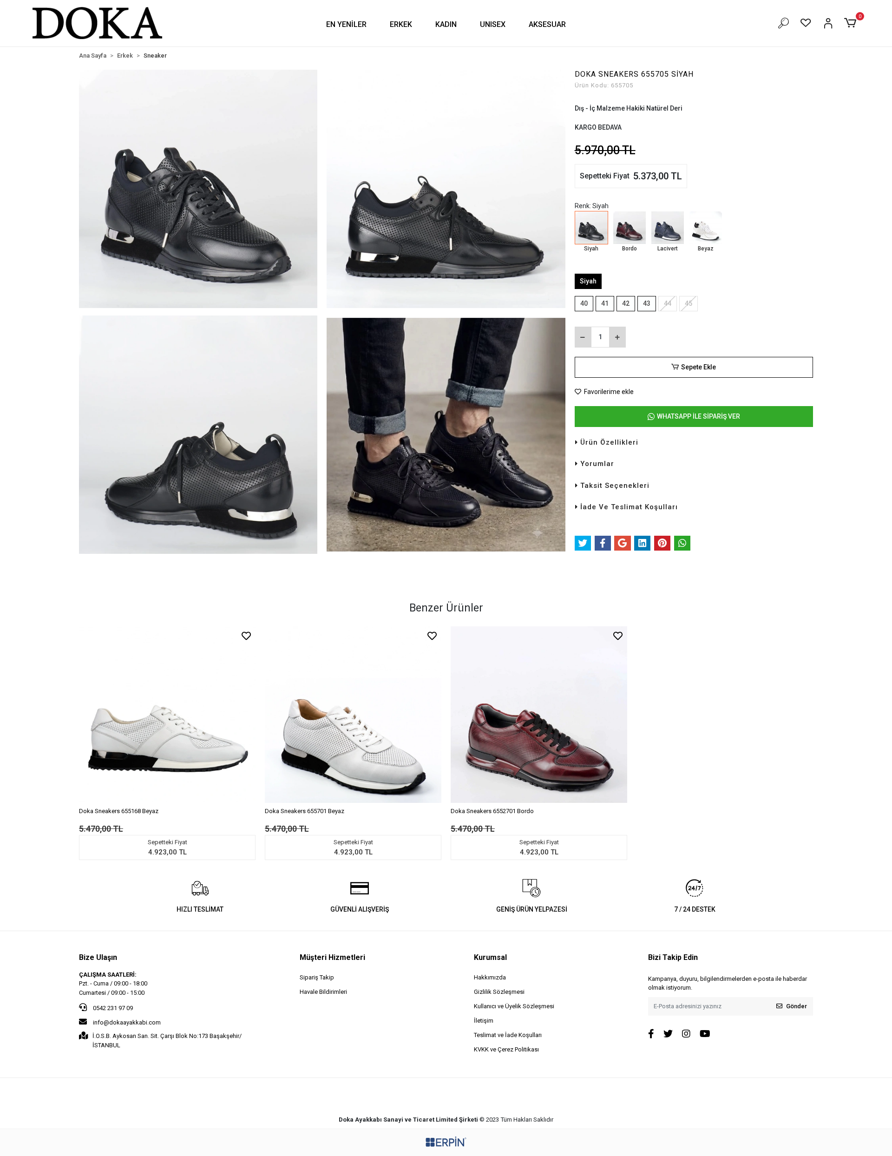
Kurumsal (490, 957)
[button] (346, 24)
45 (688, 303)
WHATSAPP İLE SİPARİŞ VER (698, 416)
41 (605, 303)
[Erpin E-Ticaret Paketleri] (446, 1142)
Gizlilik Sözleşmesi (499, 991)
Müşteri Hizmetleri (332, 957)
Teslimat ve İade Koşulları (508, 1034)
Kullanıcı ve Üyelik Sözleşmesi (514, 1006)
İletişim (483, 1020)
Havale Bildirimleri (323, 991)
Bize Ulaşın (98, 957)
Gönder (796, 1006)
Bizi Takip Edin (673, 957)
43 (646, 303)
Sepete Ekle (698, 367)
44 (667, 303)
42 (626, 303)
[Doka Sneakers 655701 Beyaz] (353, 714)
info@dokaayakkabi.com (127, 1022)
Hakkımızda (490, 977)
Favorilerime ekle (608, 391)
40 (584, 303)
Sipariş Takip (317, 977)
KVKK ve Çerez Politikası (506, 1049)
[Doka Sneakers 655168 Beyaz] (167, 714)
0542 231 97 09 (112, 1008)
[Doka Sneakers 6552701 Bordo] (539, 714)
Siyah (588, 281)
